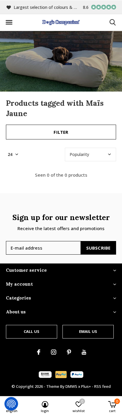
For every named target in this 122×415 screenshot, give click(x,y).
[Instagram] (53, 352)
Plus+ (86, 386)
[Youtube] (84, 352)
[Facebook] (38, 352)
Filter (61, 132)
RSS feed (102, 386)
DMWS (71, 386)
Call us (31, 331)
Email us (88, 331)
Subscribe (98, 248)
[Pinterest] (69, 352)
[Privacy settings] (11, 404)
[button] (9, 22)
